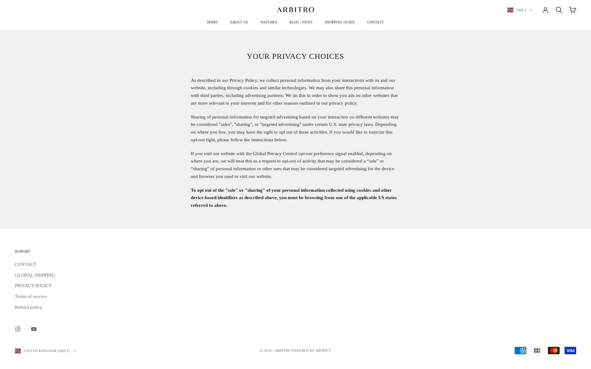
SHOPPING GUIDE (340, 22)
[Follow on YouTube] (34, 329)
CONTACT (375, 22)
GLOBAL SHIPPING (35, 275)
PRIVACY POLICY (33, 285)
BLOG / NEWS (300, 22)
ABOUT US (239, 22)
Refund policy (28, 307)
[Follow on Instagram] (18, 329)
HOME (212, 22)
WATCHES (268, 22)
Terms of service (30, 296)
